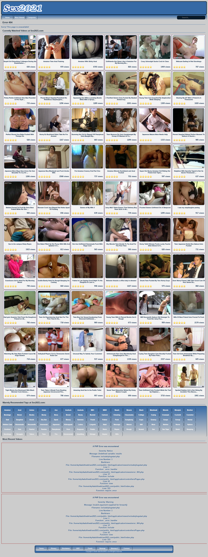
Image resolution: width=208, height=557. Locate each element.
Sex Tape (165, 429)
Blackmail (153, 410)
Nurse (178, 424)
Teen (44, 434)
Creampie (165, 415)
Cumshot (189, 415)
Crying (153, 415)
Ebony (68, 419)
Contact (127, 548)
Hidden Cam (7, 424)
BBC (92, 410)
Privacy (53, 548)
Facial (92, 419)
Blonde (165, 410)
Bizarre (129, 410)
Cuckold (178, 415)
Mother (165, 424)
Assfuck (68, 410)
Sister (178, 429)
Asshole (80, 410)
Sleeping (190, 429)
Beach (117, 410)
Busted (92, 415)
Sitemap (102, 548)
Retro (105, 429)
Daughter (19, 419)
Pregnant (80, 429)
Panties (44, 429)
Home (7, 17)
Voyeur (104, 434)
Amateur (7, 410)
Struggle (19, 434)
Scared (141, 429)
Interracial (44, 424)
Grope (165, 419)
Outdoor (7, 429)
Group (177, 419)
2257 (78, 548)
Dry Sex (44, 419)
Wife (117, 434)
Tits (56, 434)
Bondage (7, 415)
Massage (117, 424)
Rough (129, 429)
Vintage (92, 434)
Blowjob (178, 410)
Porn (68, 429)
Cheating (116, 415)
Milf (141, 424)
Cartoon (105, 415)
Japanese (56, 424)
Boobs (31, 415)
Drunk (31, 419)
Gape (141, 419)
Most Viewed (19, 17)
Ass (56, 410)
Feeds (90, 548)
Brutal (68, 415)
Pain (19, 429)
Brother (190, 410)
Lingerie (93, 424)
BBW (105, 410)
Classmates (129, 415)
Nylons (190, 424)
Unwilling (80, 434)
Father (104, 419)
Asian (44, 410)
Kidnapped (68, 424)
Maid (105, 424)
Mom (153, 424)
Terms (41, 548)
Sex (153, 429)
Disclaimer (66, 548)
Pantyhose (56, 429)
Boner (19, 415)
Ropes (116, 429)
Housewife (32, 424)
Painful (31, 429)
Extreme (80, 419)
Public (92, 429)
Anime (31, 410)
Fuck (117, 419)
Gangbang (129, 419)
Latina (80, 424)
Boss (56, 415)
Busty (80, 415)
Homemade (19, 424)
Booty (44, 415)
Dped (56, 419)
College (141, 415)
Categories (32, 17)
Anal (19, 410)
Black (141, 410)
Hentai (189, 419)
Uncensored (68, 434)
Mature (129, 424)
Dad (7, 419)
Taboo (31, 434)
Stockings (7, 434)
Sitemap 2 (114, 548)
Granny (153, 419)
